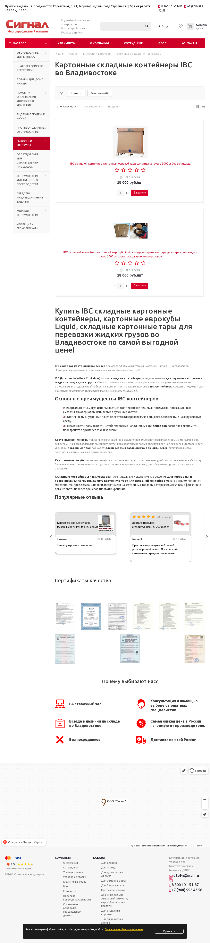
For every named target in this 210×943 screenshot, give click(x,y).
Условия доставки (74, 876)
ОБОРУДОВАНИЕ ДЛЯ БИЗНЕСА (28, 54)
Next (208, 537)
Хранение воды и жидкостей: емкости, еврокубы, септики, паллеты (114, 900)
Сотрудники (133, 43)
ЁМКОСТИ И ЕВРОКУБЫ (24, 142)
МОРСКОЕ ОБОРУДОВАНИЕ (28, 212)
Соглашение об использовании (124, 929)
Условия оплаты (73, 872)
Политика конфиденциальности (77, 897)
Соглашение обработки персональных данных (72, 910)
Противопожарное (113, 890)
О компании (99, 43)
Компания (63, 857)
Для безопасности (113, 885)
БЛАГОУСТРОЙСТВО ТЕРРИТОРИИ (30, 68)
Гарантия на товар (74, 881)
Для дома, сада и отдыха (112, 874)
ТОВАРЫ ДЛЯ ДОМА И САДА (30, 81)
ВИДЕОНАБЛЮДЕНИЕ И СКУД (31, 116)
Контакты (189, 43)
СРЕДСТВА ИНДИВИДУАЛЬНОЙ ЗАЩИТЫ (30, 197)
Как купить (66, 43)
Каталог (19, 43)
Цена (75, 93)
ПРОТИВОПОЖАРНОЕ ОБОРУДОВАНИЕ (30, 129)
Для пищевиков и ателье (112, 921)
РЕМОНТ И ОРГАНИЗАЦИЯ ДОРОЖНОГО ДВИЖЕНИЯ (26, 98)
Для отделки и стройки (110, 912)
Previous (52, 537)
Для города (108, 867)
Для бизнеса (109, 862)
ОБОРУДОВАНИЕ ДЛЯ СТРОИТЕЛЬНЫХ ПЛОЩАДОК (28, 160)
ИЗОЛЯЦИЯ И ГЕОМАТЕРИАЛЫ (27, 226)
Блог (162, 43)
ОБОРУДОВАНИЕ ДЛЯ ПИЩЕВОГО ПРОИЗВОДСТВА (28, 180)
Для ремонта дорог (113, 880)
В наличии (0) (100, 93)
